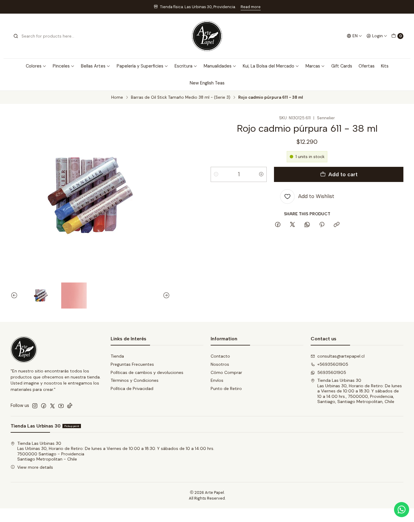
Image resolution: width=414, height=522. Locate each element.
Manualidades (218, 66)
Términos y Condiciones (135, 380)
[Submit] (16, 36)
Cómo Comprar (226, 372)
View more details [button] (35, 467)
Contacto (220, 356)
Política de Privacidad (132, 388)
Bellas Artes (93, 66)
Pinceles (61, 66)
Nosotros (220, 364)
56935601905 (331, 372)
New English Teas (207, 83)
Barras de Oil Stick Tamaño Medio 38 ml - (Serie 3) (180, 97)
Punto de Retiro (226, 388)
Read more (251, 6)
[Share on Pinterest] (322, 225)
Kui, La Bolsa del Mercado (268, 66)
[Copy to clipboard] (337, 225)
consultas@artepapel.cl (341, 356)
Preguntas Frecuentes (132, 364)
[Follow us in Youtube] (61, 406)
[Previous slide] (15, 295)
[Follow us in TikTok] (70, 406)
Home (117, 97)
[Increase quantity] (261, 174)
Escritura (183, 66)
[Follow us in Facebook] (44, 406)
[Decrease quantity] (216, 174)
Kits (385, 66)
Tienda (117, 356)
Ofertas (367, 66)
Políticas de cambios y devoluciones (147, 372)
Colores (34, 66)
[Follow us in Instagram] (35, 406)
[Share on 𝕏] (292, 225)
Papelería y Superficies (140, 66)
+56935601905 (332, 364)
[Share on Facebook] (278, 225)
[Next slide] (165, 295)
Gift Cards (341, 66)
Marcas (312, 66)
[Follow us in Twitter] (52, 406)
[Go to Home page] (207, 36)
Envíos (217, 380)
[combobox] (44, 36)
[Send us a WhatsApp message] (401, 509)
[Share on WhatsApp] (307, 225)
